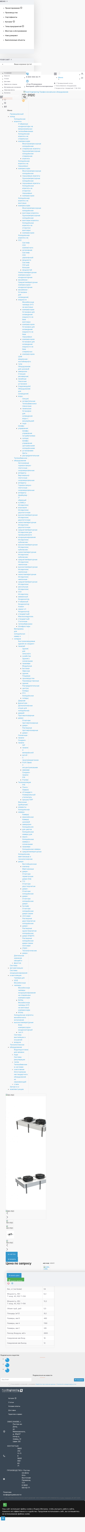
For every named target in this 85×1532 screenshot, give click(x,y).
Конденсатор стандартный (64, 88)
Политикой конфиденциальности (66, 1384)
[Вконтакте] (7, 1360)
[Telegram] (7, 1370)
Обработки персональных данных (45, 1384)
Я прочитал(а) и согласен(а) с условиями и (43, 1384)
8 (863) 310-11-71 (19, 1449)
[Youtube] (7, 1365)
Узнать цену (14, 1275)
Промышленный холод (65, 83)
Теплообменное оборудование (66, 86)
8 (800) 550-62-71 (19, 1461)
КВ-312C (78, 88)
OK (4, 1504)
